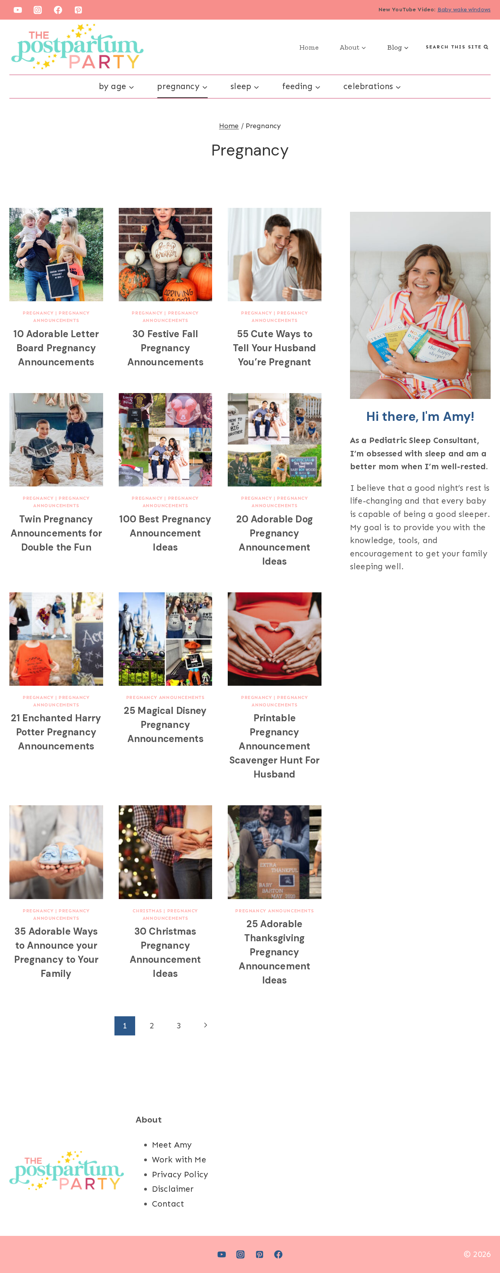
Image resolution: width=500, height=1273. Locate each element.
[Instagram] (38, 10)
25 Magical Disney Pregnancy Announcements (165, 724)
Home (308, 47)
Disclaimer (173, 1189)
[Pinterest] (78, 10)
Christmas (147, 911)
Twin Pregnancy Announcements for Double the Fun (56, 533)
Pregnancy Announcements (165, 697)
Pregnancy (38, 313)
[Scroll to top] (480, 1241)
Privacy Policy (180, 1174)
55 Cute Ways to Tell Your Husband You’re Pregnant (274, 348)
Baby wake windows (464, 9)
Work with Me (179, 1160)
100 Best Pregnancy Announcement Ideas (165, 533)
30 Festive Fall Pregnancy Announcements (165, 348)
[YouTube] (17, 10)
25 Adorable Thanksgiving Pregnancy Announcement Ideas (274, 952)
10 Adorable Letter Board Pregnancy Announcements (56, 348)
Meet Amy (172, 1145)
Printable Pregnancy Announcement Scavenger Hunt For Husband (274, 746)
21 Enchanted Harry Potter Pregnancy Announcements (56, 732)
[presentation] (56, 255)
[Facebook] (58, 10)
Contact (168, 1204)
